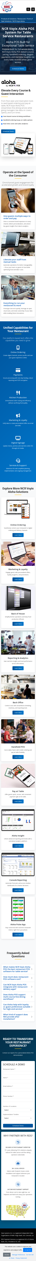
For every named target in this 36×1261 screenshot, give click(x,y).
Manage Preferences (18, 1255)
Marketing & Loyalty (18, 569)
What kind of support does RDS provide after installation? (15, 1016)
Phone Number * (8, 1096)
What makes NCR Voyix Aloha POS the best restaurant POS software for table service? (16, 969)
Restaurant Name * (9, 1069)
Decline (7, 1255)
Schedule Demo (18, 69)
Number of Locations (9, 1106)
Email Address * (8, 1086)
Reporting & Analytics (18, 658)
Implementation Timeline (11, 1114)
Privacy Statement (21, 1258)
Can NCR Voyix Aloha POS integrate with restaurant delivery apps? (15, 986)
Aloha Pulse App (18, 924)
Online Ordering (18, 525)
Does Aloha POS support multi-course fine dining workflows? (14, 996)
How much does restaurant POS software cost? (15, 978)
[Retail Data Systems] (7, 6)
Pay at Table (18, 791)
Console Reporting (18, 880)
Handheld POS (18, 747)
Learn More (18, 535)
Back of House (18, 613)
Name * (5, 1078)
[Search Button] (28, 9)
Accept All (28, 1250)
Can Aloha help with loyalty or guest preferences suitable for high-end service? (16, 1006)
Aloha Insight (18, 835)
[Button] (33, 9)
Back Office (18, 702)
